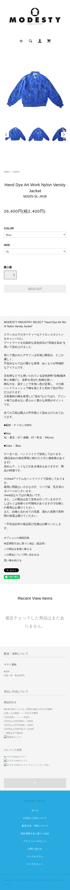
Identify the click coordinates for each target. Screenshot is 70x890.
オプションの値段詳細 (16, 538)
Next (63, 134)
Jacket (16, 171)
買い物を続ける (13, 560)
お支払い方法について (35, 818)
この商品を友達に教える (18, 549)
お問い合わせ (35, 849)
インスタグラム (35, 856)
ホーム (35, 810)
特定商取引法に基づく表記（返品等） (25, 543)
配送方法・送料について (35, 825)
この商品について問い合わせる (21, 554)
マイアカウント (35, 864)
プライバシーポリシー (35, 841)
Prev (6, 134)
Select (7, 171)
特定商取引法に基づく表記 (35, 833)
